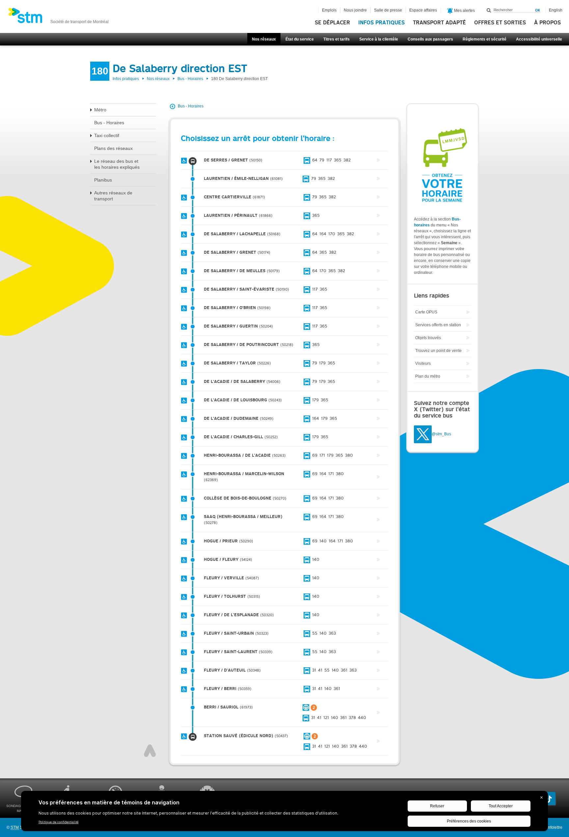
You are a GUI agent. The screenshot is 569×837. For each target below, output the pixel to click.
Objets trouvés (428, 337)
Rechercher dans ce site (489, 10)
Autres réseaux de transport (113, 195)
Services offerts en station (438, 325)
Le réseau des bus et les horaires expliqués (117, 164)
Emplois (329, 10)
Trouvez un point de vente (438, 350)
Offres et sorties (500, 23)
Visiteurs (423, 363)
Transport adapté (439, 23)
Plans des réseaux (113, 148)
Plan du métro (427, 376)
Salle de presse (388, 10)
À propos (547, 23)
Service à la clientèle (378, 39)
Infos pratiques (381, 23)
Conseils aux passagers (430, 39)
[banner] (58, 17)
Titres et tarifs (336, 39)
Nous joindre (355, 10)
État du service (299, 39)
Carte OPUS (426, 312)
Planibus (103, 180)
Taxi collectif (106, 135)
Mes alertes (464, 10)
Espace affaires (423, 10)
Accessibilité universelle (539, 39)
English (555, 10)
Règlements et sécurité (484, 39)
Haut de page (150, 750)
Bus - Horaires (190, 78)
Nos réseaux (264, 39)
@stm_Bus (441, 434)
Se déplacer (332, 23)
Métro (100, 109)
